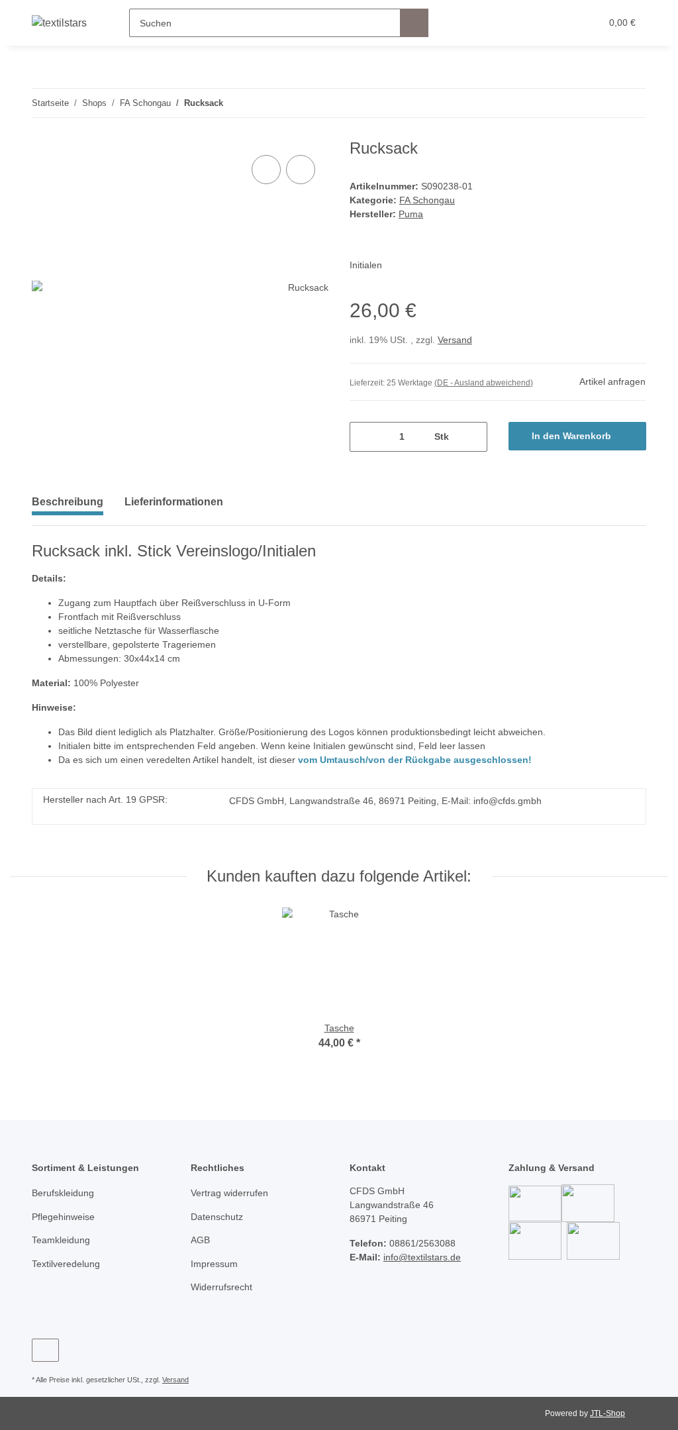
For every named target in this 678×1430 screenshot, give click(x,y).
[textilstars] (59, 23)
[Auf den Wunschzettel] (300, 169)
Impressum (214, 1263)
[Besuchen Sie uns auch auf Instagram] (45, 1350)
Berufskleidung (63, 1193)
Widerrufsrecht (221, 1287)
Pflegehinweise (63, 1216)
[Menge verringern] (364, 437)
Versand (455, 339)
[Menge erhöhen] (472, 437)
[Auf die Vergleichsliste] (266, 169)
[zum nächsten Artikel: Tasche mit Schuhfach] (632, 103)
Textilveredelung (66, 1263)
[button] (539, 23)
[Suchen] (414, 23)
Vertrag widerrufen (229, 1193)
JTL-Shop (607, 1413)
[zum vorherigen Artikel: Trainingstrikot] (603, 103)
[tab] (173, 507)
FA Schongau (427, 200)
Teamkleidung (61, 1240)
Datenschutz (217, 1216)
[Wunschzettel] (566, 23)
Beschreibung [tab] (67, 501)
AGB (200, 1240)
